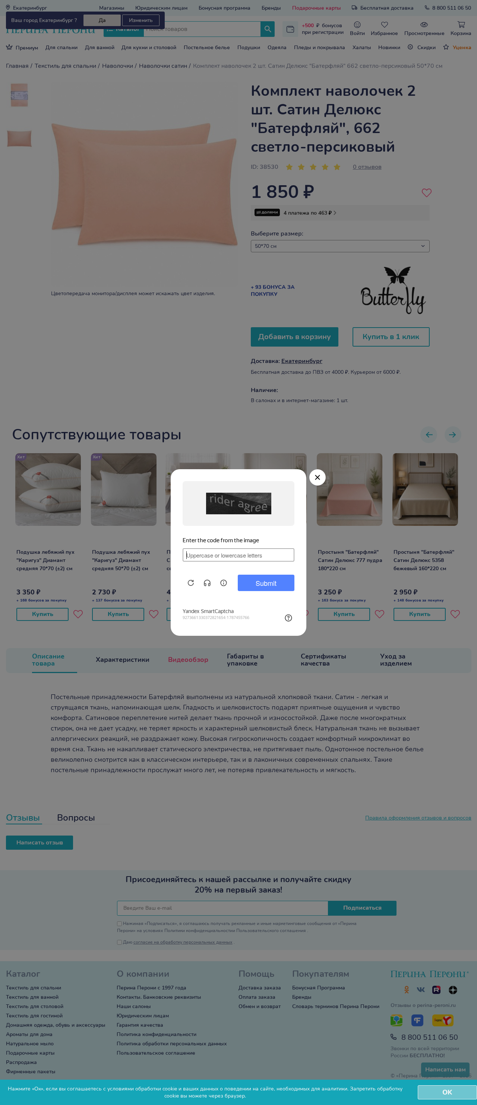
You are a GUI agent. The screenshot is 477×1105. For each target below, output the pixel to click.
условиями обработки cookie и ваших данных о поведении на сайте (190, 1088)
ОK (447, 1092)
